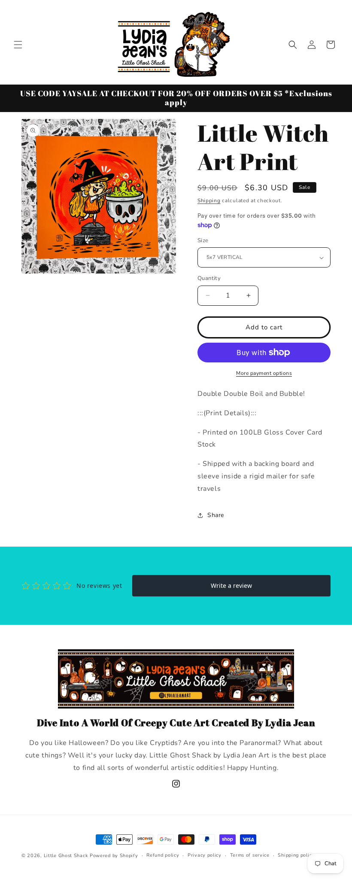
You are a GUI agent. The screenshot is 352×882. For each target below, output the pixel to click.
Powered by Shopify (114, 855)
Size (203, 240)
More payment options (264, 373)
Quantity (209, 278)
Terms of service (250, 855)
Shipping (209, 200)
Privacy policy (205, 855)
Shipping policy (296, 855)
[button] (18, 44)
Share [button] (215, 515)
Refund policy (162, 855)
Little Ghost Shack (66, 855)
